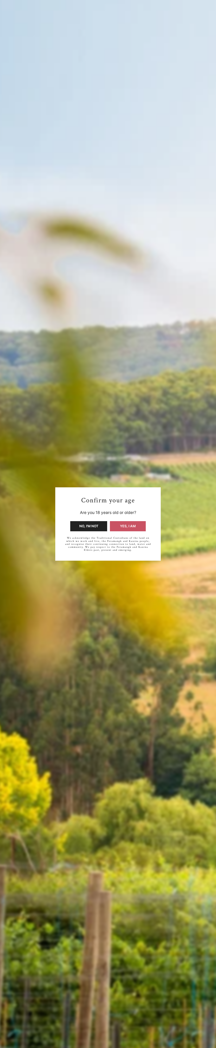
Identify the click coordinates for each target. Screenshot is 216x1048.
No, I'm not (88, 526)
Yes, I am (128, 526)
